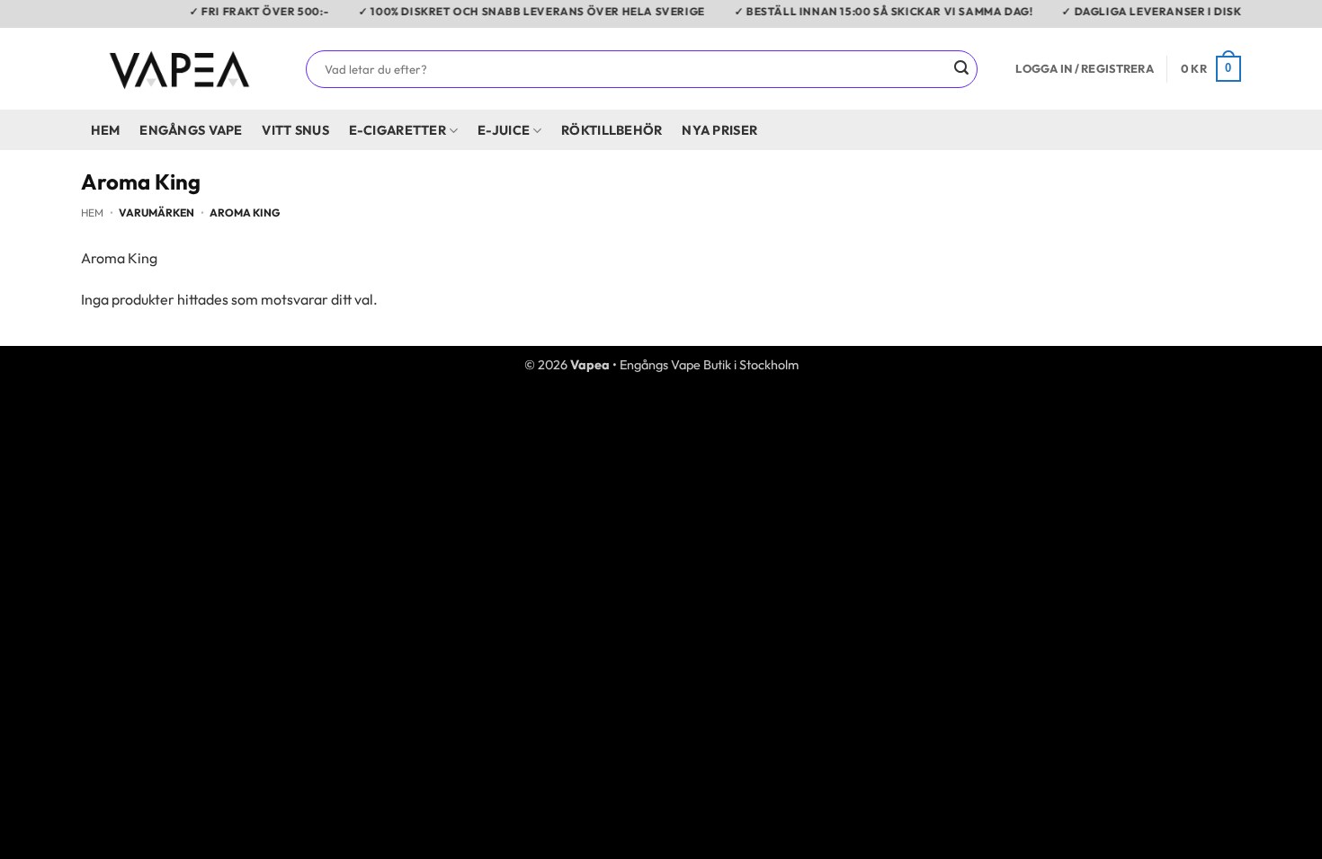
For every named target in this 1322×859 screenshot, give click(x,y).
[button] (1084, 68)
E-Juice (504, 130)
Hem (106, 130)
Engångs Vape (190, 130)
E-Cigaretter (397, 130)
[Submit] (961, 69)
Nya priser (719, 130)
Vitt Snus (295, 130)
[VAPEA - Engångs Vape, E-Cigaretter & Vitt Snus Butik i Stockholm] (180, 69)
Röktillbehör (611, 130)
